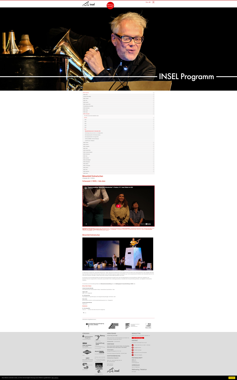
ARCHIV (85, 117)
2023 (85, 125)
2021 (85, 129)
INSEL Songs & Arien (86, 104)
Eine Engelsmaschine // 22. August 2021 (92, 136)
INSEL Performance (86, 154)
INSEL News (85, 94)
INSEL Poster (85, 173)
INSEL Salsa (85, 111)
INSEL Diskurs (85, 167)
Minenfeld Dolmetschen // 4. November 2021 (92, 131)
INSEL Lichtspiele (86, 146)
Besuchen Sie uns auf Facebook (140, 352)
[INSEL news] (85, 2)
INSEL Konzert (85, 102)
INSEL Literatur (85, 98)
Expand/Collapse (153, 92)
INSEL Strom (85, 148)
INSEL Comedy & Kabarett (87, 152)
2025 (85, 121)
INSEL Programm (86, 92)
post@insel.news (137, 347)
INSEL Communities (86, 165)
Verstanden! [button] (231, 377)
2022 (85, 127)
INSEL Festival (85, 142)
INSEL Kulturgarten (86, 161)
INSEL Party (85, 169)
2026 (85, 119)
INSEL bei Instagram (138, 355)
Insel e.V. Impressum (136, 367)
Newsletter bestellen (110, 6)
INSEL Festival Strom (86, 150)
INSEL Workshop (86, 171)
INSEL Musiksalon (86, 108)
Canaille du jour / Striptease (89, 140)
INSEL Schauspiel (86, 113)
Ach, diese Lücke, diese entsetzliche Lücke (91, 115)
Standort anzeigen (137, 350)
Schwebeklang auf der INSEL (88, 106)
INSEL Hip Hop (85, 144)
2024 (85, 123)
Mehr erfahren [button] (55, 377)
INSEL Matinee (85, 163)
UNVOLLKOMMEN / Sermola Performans (92, 138)
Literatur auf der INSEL (87, 96)
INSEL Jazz (85, 100)
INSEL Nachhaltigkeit (86, 159)
